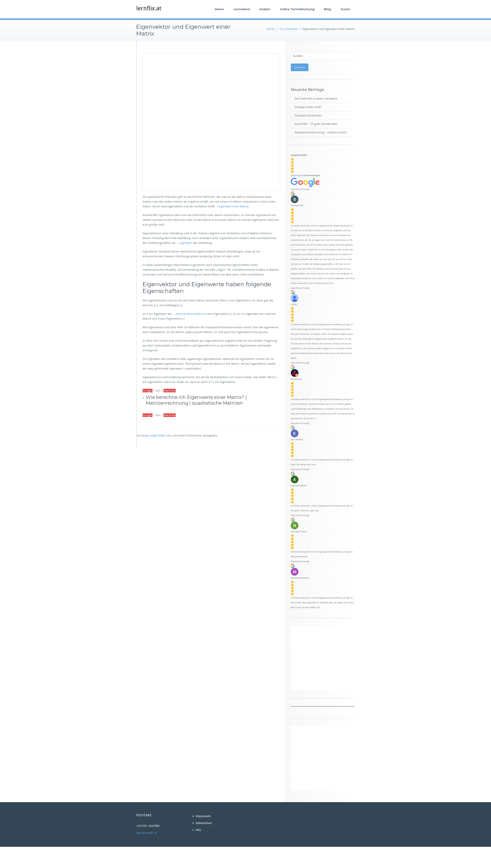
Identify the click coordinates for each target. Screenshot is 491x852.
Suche (345, 9)
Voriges (147, 390)
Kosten (265, 9)
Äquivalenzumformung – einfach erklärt (321, 132)
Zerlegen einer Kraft (308, 107)
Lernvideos (241, 9)
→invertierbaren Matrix (188, 314)
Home (219, 9)
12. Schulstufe (288, 29)
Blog (327, 9)
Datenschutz (204, 823)
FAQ (198, 830)
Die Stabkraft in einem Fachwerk (316, 98)
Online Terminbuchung (297, 9)
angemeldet (158, 435)
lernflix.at (148, 8)
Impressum (203, 816)
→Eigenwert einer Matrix (232, 206)
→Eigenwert (184, 243)
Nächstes (169, 390)
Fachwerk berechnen (308, 115)
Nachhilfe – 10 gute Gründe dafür (316, 124)
